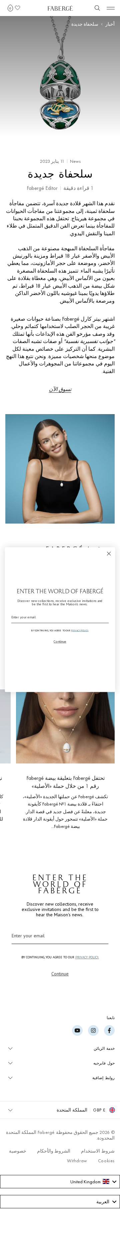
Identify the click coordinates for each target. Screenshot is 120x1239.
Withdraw (77, 1161)
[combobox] (60, 1181)
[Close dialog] (109, 553)
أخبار (110, 24)
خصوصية (17, 1151)
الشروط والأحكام (54, 1151)
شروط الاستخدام (98, 1151)
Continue (60, 974)
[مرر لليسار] (98, 761)
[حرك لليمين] (16, 761)
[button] (10, 8)
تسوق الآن (60, 389)
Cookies (106, 1161)
